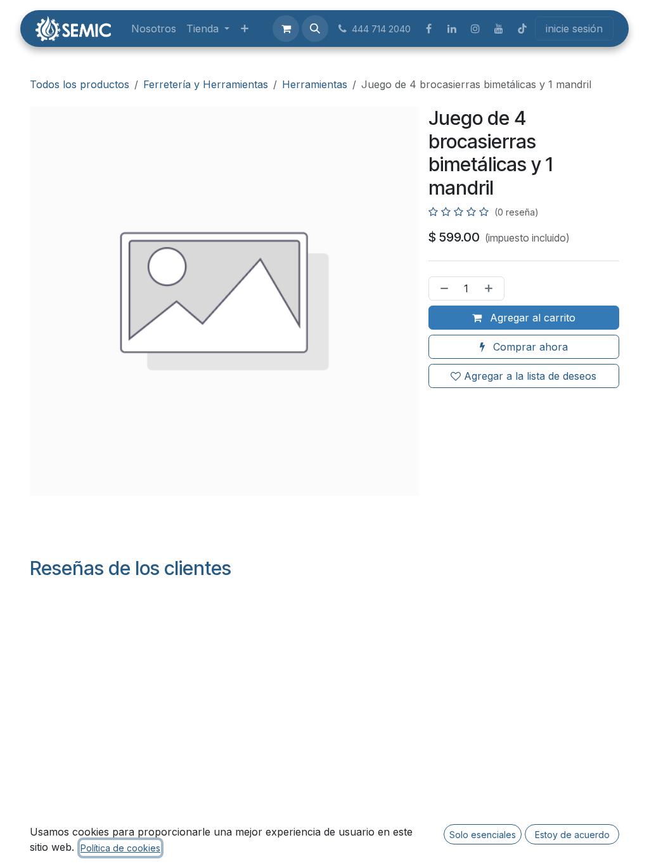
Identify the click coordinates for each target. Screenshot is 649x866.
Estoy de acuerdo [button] (572, 834)
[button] (315, 28)
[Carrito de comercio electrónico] (286, 28)
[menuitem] (153, 28)
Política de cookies (120, 848)
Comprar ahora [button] (529, 346)
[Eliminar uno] (441, 288)
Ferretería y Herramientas (205, 84)
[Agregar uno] (491, 288)
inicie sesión (574, 28)
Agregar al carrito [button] (531, 317)
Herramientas (314, 84)
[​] (428, 28)
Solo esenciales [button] (482, 834)
